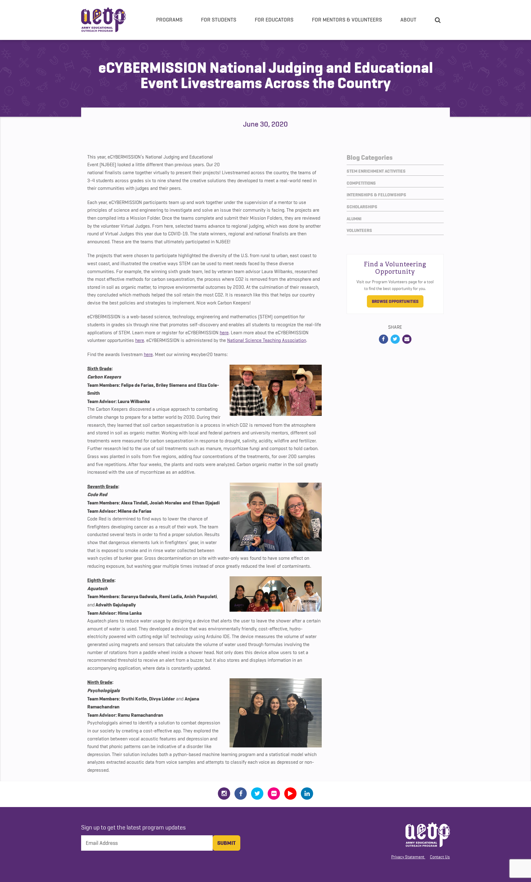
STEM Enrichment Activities (376, 171)
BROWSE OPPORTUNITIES (395, 301)
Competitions (361, 183)
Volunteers (359, 230)
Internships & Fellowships (376, 195)
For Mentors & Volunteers (347, 20)
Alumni (354, 218)
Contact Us (440, 856)
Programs (169, 20)
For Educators (274, 20)
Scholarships (362, 207)
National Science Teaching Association (266, 340)
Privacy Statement (407, 856)
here (224, 332)
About (408, 20)
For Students (218, 20)
